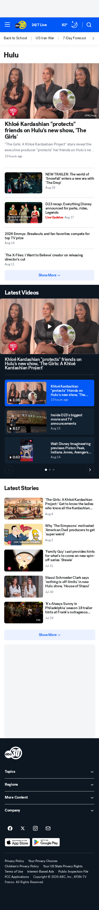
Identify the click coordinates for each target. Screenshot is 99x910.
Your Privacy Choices (43, 861)
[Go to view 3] (53, 470)
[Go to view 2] (50, 470)
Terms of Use (14, 871)
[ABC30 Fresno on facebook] (10, 828)
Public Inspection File (73, 871)
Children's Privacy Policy (22, 866)
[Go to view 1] (46, 470)
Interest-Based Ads (40, 871)
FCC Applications (17, 876)
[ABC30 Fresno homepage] (20, 25)
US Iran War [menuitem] (45, 38)
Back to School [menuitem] (15, 38)
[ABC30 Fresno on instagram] (35, 828)
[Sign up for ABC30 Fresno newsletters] (48, 828)
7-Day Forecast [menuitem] (74, 38)
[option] (20, 38)
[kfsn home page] (13, 753)
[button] (7, 24)
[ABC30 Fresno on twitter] (22, 828)
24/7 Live (39, 24)
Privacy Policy (14, 861)
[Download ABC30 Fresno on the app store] (17, 842)
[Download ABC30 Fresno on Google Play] (46, 842)
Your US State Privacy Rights (63, 866)
